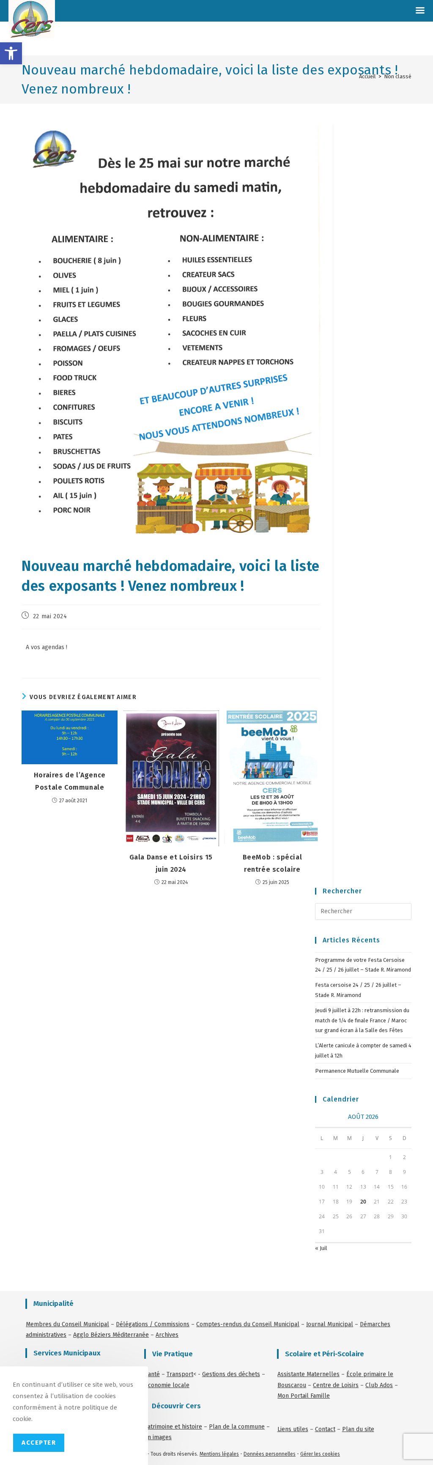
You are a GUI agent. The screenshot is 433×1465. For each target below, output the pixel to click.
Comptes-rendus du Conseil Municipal (247, 1324)
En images (158, 1437)
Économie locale (167, 1385)
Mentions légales (219, 1454)
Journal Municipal (329, 1324)
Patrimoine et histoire (173, 1426)
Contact (325, 1429)
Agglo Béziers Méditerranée (111, 1334)
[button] (11, 53)
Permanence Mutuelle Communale (357, 1071)
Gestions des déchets (231, 1374)
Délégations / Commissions (152, 1324)
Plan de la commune (237, 1426)
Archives (167, 1334)
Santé (152, 1374)
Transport (180, 1374)
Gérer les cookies (320, 1454)
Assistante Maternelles (308, 1374)
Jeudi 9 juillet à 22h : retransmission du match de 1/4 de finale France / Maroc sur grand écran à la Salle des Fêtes (362, 1020)
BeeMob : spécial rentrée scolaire (272, 863)
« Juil (321, 1248)
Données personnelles (270, 1454)
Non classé (397, 76)
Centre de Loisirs (336, 1385)
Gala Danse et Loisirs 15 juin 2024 (171, 863)
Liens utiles (292, 1429)
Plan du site (358, 1429)
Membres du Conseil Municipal (67, 1324)
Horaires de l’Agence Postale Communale (70, 781)
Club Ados (379, 1385)
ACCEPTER (39, 1442)
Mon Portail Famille (303, 1395)
